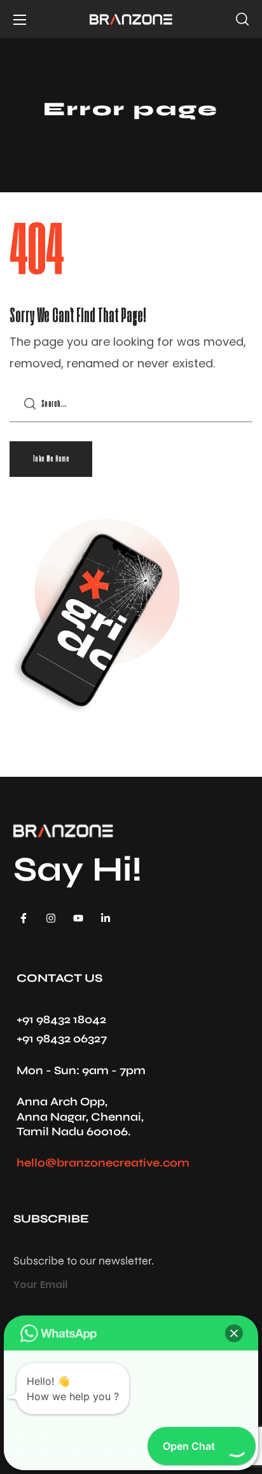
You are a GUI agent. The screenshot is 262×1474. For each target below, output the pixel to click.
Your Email (40, 1284)
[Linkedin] (105, 918)
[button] (242, 19)
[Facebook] (23, 918)
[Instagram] (51, 918)
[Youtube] (78, 918)
